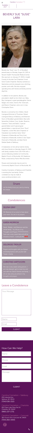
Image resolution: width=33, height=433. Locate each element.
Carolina (16, 2)
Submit (16, 387)
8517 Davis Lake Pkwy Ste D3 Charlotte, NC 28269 (11, 408)
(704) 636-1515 (8, 401)
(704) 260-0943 (8, 420)
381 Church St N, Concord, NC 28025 (14, 417)
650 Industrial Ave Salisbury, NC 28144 (8, 398)
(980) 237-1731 (8, 411)
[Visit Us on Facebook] (5, 424)
